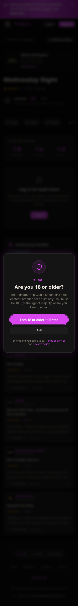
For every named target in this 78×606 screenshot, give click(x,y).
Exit (39, 330)
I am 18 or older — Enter (39, 320)
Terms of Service (56, 340)
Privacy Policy (41, 344)
